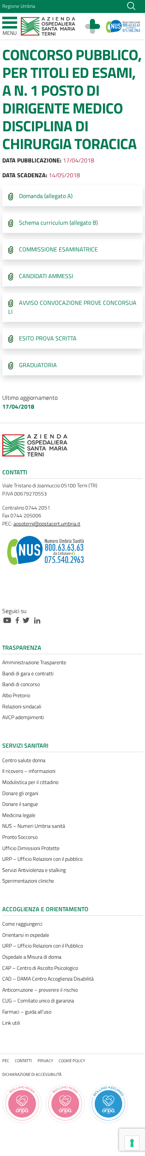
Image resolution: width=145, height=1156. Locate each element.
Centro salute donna (23, 760)
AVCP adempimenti (23, 717)
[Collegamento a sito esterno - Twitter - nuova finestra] (28, 619)
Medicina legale (18, 815)
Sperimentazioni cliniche (28, 881)
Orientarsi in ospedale (25, 935)
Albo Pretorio (16, 695)
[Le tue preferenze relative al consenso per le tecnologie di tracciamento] (132, 1143)
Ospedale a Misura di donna (31, 957)
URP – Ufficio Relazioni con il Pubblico (42, 946)
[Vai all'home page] (48, 25)
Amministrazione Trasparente (34, 662)
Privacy (45, 1060)
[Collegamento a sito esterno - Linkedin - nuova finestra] (39, 619)
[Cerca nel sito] (131, 5)
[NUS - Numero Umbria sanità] (123, 26)
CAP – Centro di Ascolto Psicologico (40, 968)
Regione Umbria (18, 6)
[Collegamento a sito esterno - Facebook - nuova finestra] (19, 619)
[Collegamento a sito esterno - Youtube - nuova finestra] (9, 619)
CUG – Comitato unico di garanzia (38, 1001)
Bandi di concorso (21, 684)
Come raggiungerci (22, 924)
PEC (5, 1060)
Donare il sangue (20, 804)
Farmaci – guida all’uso (26, 1012)
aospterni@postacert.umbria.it (46, 524)
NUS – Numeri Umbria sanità (33, 826)
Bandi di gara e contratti (28, 673)
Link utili (11, 1023)
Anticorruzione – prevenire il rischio (40, 990)
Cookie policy (72, 1060)
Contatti (23, 1060)
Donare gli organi (20, 793)
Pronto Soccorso (20, 837)
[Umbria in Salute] (96, 26)
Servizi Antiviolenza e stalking (34, 870)
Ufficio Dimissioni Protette (30, 848)
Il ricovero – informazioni (28, 771)
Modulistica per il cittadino (30, 782)
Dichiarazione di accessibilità (32, 1074)
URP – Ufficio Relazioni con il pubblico (42, 859)
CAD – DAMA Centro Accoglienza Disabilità (48, 979)
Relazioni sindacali (21, 706)
